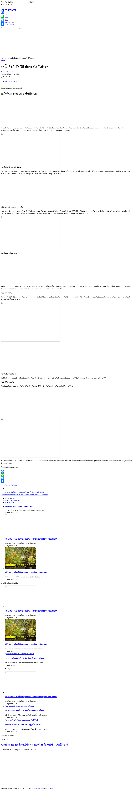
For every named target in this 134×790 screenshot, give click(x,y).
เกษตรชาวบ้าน (8, 10)
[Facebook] (67, 471)
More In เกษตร (10, 502)
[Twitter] (67, 477)
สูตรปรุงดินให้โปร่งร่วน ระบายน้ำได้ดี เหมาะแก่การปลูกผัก (24, 495)
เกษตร (7, 58)
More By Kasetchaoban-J (13, 500)
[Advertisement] (60, 43)
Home (3, 58)
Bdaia (51, 788)
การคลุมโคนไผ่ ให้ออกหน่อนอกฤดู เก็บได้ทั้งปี (23, 725)
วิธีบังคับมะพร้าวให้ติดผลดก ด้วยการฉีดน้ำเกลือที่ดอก (26, 572)
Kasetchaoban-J (8, 72)
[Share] (67, 481)
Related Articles (10, 498)
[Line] (67, 474)
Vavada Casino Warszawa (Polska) (19, 506)
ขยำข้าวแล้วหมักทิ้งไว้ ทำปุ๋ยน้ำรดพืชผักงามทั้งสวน (25, 658)
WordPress (37, 788)
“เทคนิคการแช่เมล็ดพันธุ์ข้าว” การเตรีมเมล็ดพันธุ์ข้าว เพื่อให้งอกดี (31, 539)
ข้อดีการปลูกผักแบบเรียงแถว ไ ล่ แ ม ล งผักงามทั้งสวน (24, 492)
